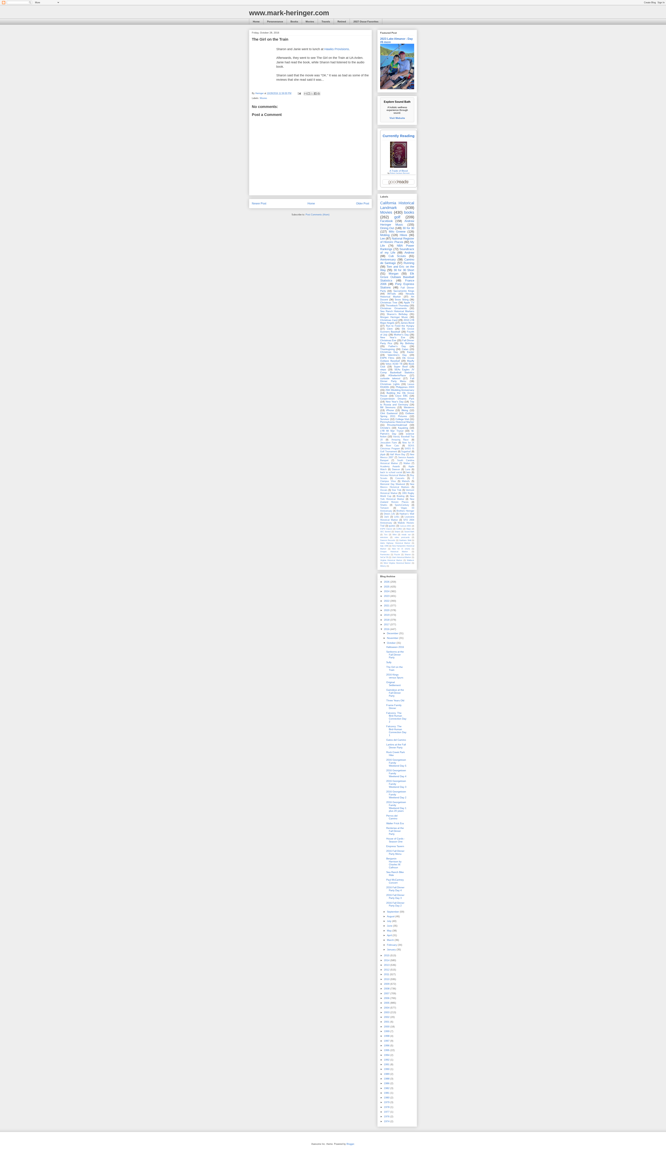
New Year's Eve (392, 337)
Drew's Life (389, 514)
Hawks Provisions (336, 49)
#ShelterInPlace (397, 375)
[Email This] (305, 93)
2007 (387, 993)
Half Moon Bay (397, 454)
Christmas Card (389, 320)
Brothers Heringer (405, 511)
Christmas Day (389, 352)
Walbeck (410, 560)
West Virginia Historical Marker (397, 563)
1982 (387, 1088)
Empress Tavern (395, 846)
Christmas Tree (388, 302)
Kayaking (403, 427)
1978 (387, 1107)
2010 (387, 979)
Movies (310, 21)
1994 (387, 1055)
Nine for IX (408, 443)
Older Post (362, 203)
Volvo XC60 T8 (394, 363)
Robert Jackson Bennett (399, 173)
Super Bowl (401, 366)
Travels (326, 21)
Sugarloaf (406, 451)
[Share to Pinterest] (318, 93)
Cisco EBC (401, 395)
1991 (387, 1064)
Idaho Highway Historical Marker (395, 543)
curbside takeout (390, 378)
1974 (387, 1121)
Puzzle (397, 554)
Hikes (403, 235)
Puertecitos (385, 554)
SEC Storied (385, 532)
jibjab (382, 454)
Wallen (406, 463)
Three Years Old (395, 700)
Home (256, 21)
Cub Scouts (397, 256)
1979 (387, 1102)
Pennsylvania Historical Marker (397, 422)
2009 (387, 983)
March (391, 940)
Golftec (399, 529)
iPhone (390, 410)
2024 (387, 591)
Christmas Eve (388, 340)
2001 (387, 1021)
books (409, 212)
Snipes (397, 532)
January (391, 949)
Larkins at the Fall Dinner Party (396, 746)
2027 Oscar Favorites (365, 21)
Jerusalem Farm (388, 443)
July (389, 921)
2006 (387, 998)
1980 (387, 1097)
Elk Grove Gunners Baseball (397, 330)
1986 (387, 1083)
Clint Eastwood (389, 413)
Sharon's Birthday (397, 314)
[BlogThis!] (308, 93)
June (390, 925)
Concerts (399, 478)
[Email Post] (299, 93)
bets (408, 472)
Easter (410, 352)
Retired (342, 21)
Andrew (409, 252)
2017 (387, 624)
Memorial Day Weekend (392, 484)
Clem (390, 328)
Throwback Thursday (397, 305)
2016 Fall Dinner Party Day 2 (395, 904)
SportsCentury (402, 505)
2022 (387, 600)
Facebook (386, 221)
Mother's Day (401, 334)
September (393, 911)
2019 (387, 615)
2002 (387, 1017)
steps (383, 369)
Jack (386, 517)
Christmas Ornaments (393, 308)
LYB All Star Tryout (391, 430)
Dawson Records (387, 540)
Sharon (408, 554)
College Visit (402, 419)
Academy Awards (390, 466)
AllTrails (391, 293)
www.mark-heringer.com (289, 13)
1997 (387, 1040)
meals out (406, 535)
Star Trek (396, 490)
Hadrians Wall (405, 540)
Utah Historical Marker (401, 557)
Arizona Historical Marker (393, 475)
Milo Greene (397, 231)
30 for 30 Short (404, 270)
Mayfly (410, 360)
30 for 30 (408, 228)
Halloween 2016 (395, 647)
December (393, 633)
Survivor (384, 419)
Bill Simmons (387, 407)
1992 (387, 1059)
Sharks (383, 505)
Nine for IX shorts (401, 549)
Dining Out (387, 228)
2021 (387, 605)
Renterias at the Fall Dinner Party (395, 831)
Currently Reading (399, 136)
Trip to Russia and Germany (397, 403)
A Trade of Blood (399, 170)
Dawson (396, 469)
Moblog (385, 235)
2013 (387, 965)
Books (294, 21)
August (391, 916)
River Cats (392, 445)
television (384, 537)
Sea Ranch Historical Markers (397, 311)
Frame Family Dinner (394, 706)
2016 (387, 629)
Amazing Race (400, 440)
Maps (408, 529)
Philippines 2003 (405, 387)
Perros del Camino (392, 817)
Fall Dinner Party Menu (397, 380)
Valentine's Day (397, 355)
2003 (387, 1012)
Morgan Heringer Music (394, 317)
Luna (407, 469)
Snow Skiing (402, 299)
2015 (387, 955)
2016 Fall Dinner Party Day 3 (395, 896)
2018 (387, 619)
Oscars (383, 490)
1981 (387, 1092)
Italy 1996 (384, 546)
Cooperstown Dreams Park (397, 398)
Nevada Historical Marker (397, 295)
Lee (382, 238)
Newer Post (259, 203)
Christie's (385, 427)
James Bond (407, 322)
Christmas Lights (390, 384)
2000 (387, 1026)
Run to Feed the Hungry (400, 325)
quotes (392, 526)
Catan (405, 349)
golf (397, 217)
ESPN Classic (386, 529)
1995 (387, 1050)
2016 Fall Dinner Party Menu (395, 852)
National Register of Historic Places (397, 240)
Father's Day (397, 346)
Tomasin (384, 508)
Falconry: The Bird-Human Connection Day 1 (396, 730)
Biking (405, 410)
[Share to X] (312, 93)
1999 (387, 1031)
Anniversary (388, 259)
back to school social (391, 472)
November (393, 638)
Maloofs (406, 481)
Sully (388, 662)
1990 (387, 1069)
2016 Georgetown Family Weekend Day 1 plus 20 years (396, 806)
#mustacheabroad (397, 424)
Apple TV (409, 302)
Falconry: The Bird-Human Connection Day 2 (396, 717)
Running (409, 263)
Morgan (393, 273)
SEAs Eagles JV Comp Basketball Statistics (397, 371)
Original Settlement (393, 684)
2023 (387, 596)
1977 (387, 1111)
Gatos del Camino (396, 739)
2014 (387, 960)
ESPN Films (387, 357)
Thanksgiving (387, 349)
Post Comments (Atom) (317, 214)
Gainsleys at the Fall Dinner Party (395, 692)
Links (396, 517)
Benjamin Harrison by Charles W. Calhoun (394, 863)
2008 (387, 988)
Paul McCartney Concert (395, 881)
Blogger (350, 1144)
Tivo (385, 535)
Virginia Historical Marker (391, 560)
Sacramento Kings (403, 290)
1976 (387, 1116)
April (389, 935)
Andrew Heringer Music (397, 222)
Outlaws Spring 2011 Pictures (397, 415)
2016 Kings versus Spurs (394, 676)
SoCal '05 (384, 557)
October (391, 642)
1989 (387, 1074)
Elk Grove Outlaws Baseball (397, 359)
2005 (387, 1002)
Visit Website (397, 118)
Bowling (400, 496)
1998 (387, 1036)
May (389, 930)
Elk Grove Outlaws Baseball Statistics (397, 277)
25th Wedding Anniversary (399, 390)
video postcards (402, 537)
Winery (383, 566)
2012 (387, 969)
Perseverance (275, 21)
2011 (387, 974)
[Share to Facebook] (315, 93)
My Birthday (407, 343)
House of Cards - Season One (395, 840)
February (392, 944)
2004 (387, 1007)
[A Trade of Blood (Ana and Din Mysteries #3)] (398, 166)
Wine (394, 535)
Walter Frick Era (395, 823)
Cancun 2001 (405, 526)
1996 (387, 1045)
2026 (387, 581)
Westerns (409, 407)
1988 (387, 1078)
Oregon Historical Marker (394, 552)
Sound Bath (409, 532)
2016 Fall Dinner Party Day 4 (395, 889)
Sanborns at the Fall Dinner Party (395, 654)
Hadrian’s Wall (406, 514)
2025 (387, 586)
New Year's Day (395, 401)
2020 (387, 610)
